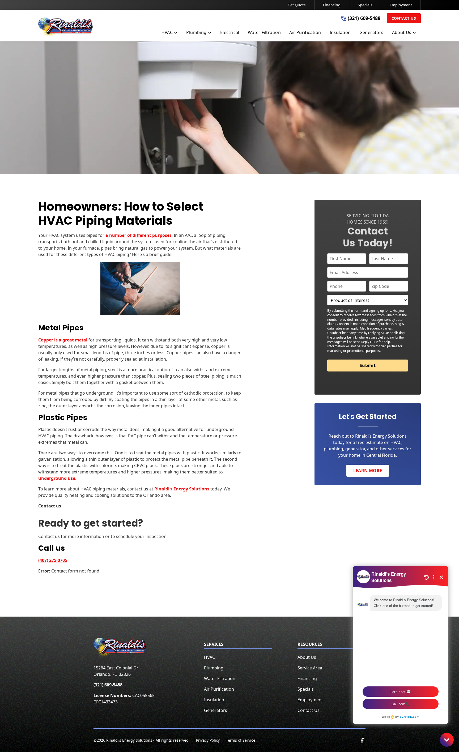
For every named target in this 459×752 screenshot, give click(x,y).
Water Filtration (219, 678)
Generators (215, 710)
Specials (365, 4)
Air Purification (219, 689)
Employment (401, 4)
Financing (332, 4)
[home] (66, 28)
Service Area (310, 668)
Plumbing (213, 668)
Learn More (367, 471)
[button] (169, 33)
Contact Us (404, 18)
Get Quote (297, 4)
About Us (307, 657)
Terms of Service (240, 740)
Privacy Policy (208, 740)
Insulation (214, 700)
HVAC (209, 657)
